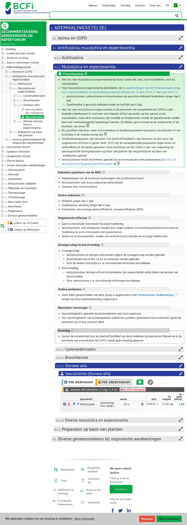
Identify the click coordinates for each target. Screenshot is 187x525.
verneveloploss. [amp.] (107, 404)
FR (167, 5)
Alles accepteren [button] (169, 518)
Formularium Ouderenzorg (155, 295)
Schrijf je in (121, 489)
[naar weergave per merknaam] (64, 404)
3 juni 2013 (167, 92)
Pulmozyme (87, 404)
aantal (123, 399)
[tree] (21, 132)
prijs (154, 399)
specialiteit (86, 399)
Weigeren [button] (147, 518)
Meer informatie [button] (85, 518)
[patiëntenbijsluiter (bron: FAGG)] (78, 404)
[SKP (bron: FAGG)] (74, 404)
